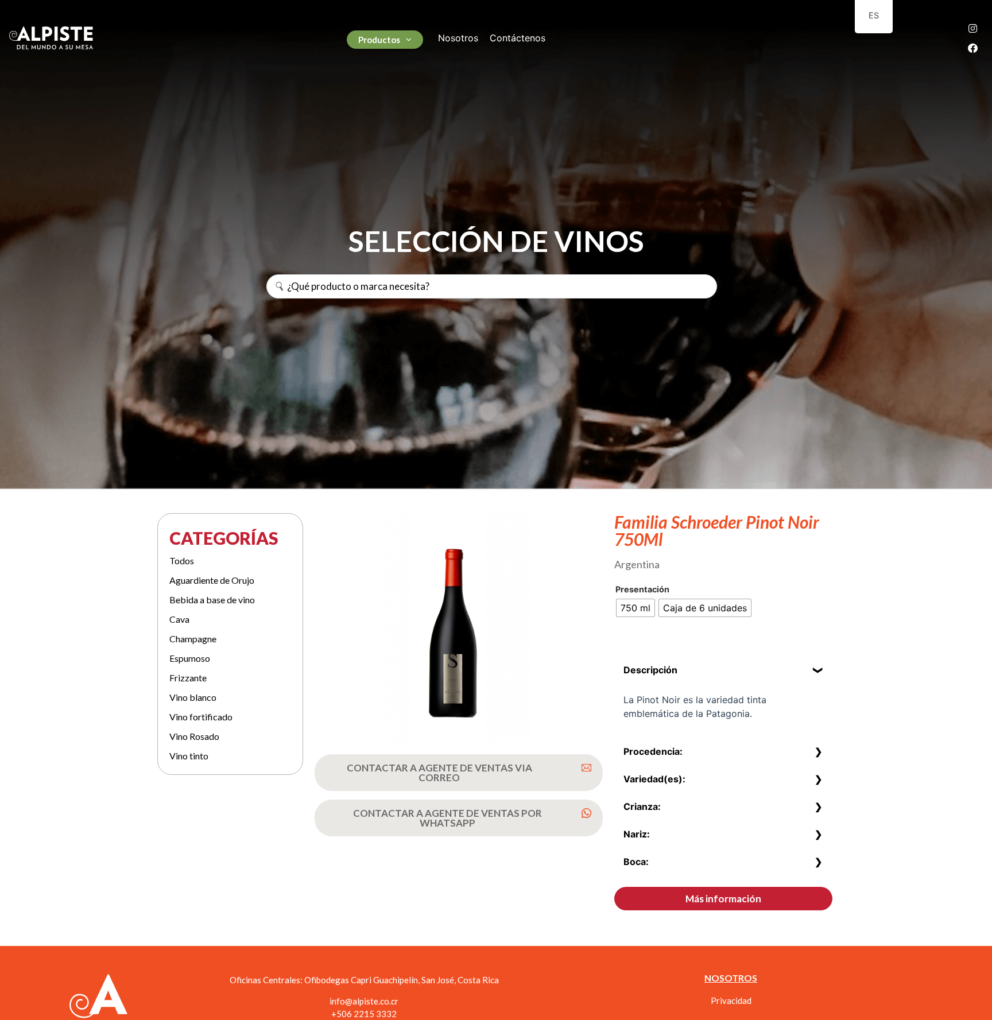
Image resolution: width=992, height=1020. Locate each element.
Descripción (650, 670)
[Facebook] (973, 47)
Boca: (636, 861)
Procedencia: (653, 751)
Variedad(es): (654, 779)
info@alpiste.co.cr (364, 1001)
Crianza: (642, 806)
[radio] (635, 607)
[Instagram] (973, 28)
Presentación (642, 589)
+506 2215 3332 (364, 1014)
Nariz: (636, 834)
